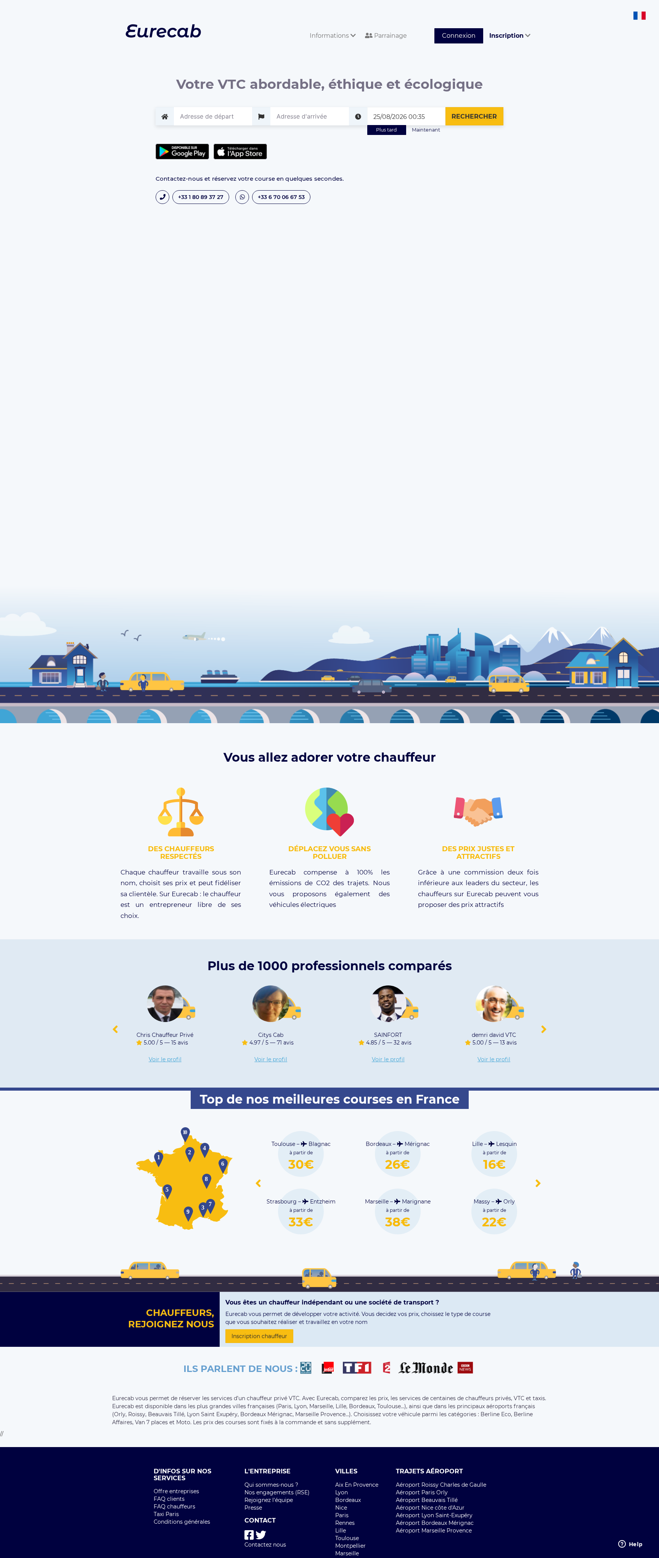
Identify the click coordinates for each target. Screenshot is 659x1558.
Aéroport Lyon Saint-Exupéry (434, 1515)
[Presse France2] (388, 1368)
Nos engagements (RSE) (277, 1492)
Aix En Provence (356, 1484)
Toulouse (347, 1538)
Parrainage (390, 35)
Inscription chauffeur (259, 1336)
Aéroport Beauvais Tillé (427, 1500)
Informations (330, 35)
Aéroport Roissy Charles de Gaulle (441, 1484)
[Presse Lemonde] (425, 1368)
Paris (342, 1515)
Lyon (341, 1492)
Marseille (347, 1553)
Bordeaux (348, 1500)
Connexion (459, 35)
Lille (340, 1530)
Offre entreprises (176, 1491)
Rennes (345, 1522)
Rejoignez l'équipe (268, 1500)
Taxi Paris (166, 1514)
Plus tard (386, 130)
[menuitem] (331, 27)
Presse (253, 1507)
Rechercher (474, 116)
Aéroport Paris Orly (422, 1492)
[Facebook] (249, 1535)
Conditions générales (182, 1521)
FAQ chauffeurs (174, 1506)
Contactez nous (265, 1544)
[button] (115, 1029)
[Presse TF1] (361, 1368)
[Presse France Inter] (330, 1368)
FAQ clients (169, 1498)
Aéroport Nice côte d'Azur (430, 1507)
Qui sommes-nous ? (271, 1484)
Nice (341, 1507)
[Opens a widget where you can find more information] (630, 1544)
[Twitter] (261, 1535)
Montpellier (350, 1545)
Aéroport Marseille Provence (434, 1530)
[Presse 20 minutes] (309, 1368)
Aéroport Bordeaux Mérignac (435, 1522)
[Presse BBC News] (466, 1368)
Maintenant (426, 130)
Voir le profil (165, 1059)
